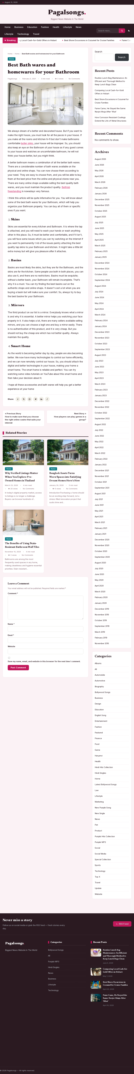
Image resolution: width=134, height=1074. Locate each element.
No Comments (74, 79)
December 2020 (102, 539)
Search (98, 51)
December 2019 (102, 609)
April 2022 (99, 447)
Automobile (100, 675)
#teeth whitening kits (15, 1050)
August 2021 (100, 493)
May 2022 (99, 441)
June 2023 (99, 367)
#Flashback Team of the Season (20, 1060)
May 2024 (99, 303)
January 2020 (101, 603)
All (96, 669)
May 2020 (99, 580)
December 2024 (102, 263)
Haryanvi (98, 756)
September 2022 (102, 418)
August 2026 (100, 159)
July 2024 (99, 292)
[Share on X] (23, 399)
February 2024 (101, 320)
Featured (99, 732)
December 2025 (102, 199)
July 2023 (99, 361)
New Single (100, 813)
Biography (99, 686)
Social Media (100, 854)
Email (11, 635)
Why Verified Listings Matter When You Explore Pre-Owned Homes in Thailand (21, 477)
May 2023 (99, 372)
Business (18, 27)
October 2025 (101, 211)
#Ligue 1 (24, 1055)
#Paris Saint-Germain (16, 1022)
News (78, 27)
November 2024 (102, 268)
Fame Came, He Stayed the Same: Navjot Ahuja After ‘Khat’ (115, 998)
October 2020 (101, 551)
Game (97, 750)
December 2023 (102, 332)
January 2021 (100, 534)
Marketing (99, 802)
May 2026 (99, 170)
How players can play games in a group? (70, 416)
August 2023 (100, 355)
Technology (23, 34)
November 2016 (102, 643)
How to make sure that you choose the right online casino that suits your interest (23, 418)
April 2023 (99, 378)
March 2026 (100, 182)
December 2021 (102, 470)
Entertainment (101, 721)
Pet (96, 825)
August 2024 (100, 286)
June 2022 (99, 436)
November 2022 (102, 407)
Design (98, 704)
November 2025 (102, 205)
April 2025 (99, 240)
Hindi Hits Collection (104, 767)
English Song (100, 715)
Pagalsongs (66, 12)
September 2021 (102, 488)
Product (98, 831)
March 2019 (100, 632)
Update (98, 888)
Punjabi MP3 (100, 842)
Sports (98, 865)
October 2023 (101, 344)
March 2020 (100, 591)
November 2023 (102, 338)
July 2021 (99, 499)
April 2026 (99, 176)
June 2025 (99, 228)
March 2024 (100, 315)
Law (97, 790)
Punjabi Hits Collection (105, 836)
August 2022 (100, 424)
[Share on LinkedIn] (41, 399)
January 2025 (101, 257)
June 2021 (99, 505)
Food (97, 744)
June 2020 (99, 574)
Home (7, 27)
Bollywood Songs (102, 692)
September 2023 (102, 349)
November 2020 (102, 545)
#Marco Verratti (35, 1050)
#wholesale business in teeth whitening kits (23, 1033)
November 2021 (102, 476)
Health (56, 27)
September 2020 (102, 557)
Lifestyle (67, 27)
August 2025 (100, 217)
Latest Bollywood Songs (106, 784)
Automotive (100, 681)
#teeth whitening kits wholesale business (24, 1044)
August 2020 (100, 563)
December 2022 (102, 401)
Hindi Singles (100, 773)
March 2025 (100, 245)
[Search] (122, 30)
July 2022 (99, 430)
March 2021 (100, 522)
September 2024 (102, 280)
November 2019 (102, 615)
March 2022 (100, 453)
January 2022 (101, 464)
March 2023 (100, 384)
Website (11, 646)
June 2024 (99, 297)
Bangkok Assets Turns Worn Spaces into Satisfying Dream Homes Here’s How (65, 477)
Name (11, 624)
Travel (36, 34)
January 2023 (101, 395)
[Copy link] (47, 399)
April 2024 (99, 309)
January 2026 (101, 193)
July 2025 (99, 222)
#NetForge (33, 1022)
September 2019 (102, 626)
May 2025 (99, 234)
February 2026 (101, 188)
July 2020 (99, 568)
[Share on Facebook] (17, 399)
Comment (13, 593)
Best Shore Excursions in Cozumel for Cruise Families (72, 40)
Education (32, 27)
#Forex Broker (27, 1027)
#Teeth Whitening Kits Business (20, 1039)
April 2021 (99, 516)
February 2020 (101, 597)
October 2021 (101, 482)
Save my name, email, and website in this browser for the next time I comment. (44, 661)
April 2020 (99, 586)
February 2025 (101, 251)
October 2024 (101, 274)
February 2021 (101, 528)
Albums (98, 663)
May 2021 (99, 511)
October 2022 (101, 413)
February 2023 (101, 390)
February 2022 (101, 459)
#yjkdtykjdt (11, 1055)
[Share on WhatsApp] (29, 399)
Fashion (45, 27)
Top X (97, 877)
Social (97, 848)
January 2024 (101, 326)
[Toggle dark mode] (128, 30)
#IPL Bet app (12, 1027)
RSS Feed (124, 924)
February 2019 (101, 638)
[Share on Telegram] (35, 399)
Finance (98, 738)
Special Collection (103, 859)
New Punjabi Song (103, 808)
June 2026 (99, 165)
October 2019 (101, 620)
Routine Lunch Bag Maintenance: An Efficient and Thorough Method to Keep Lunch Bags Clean (111, 81)
